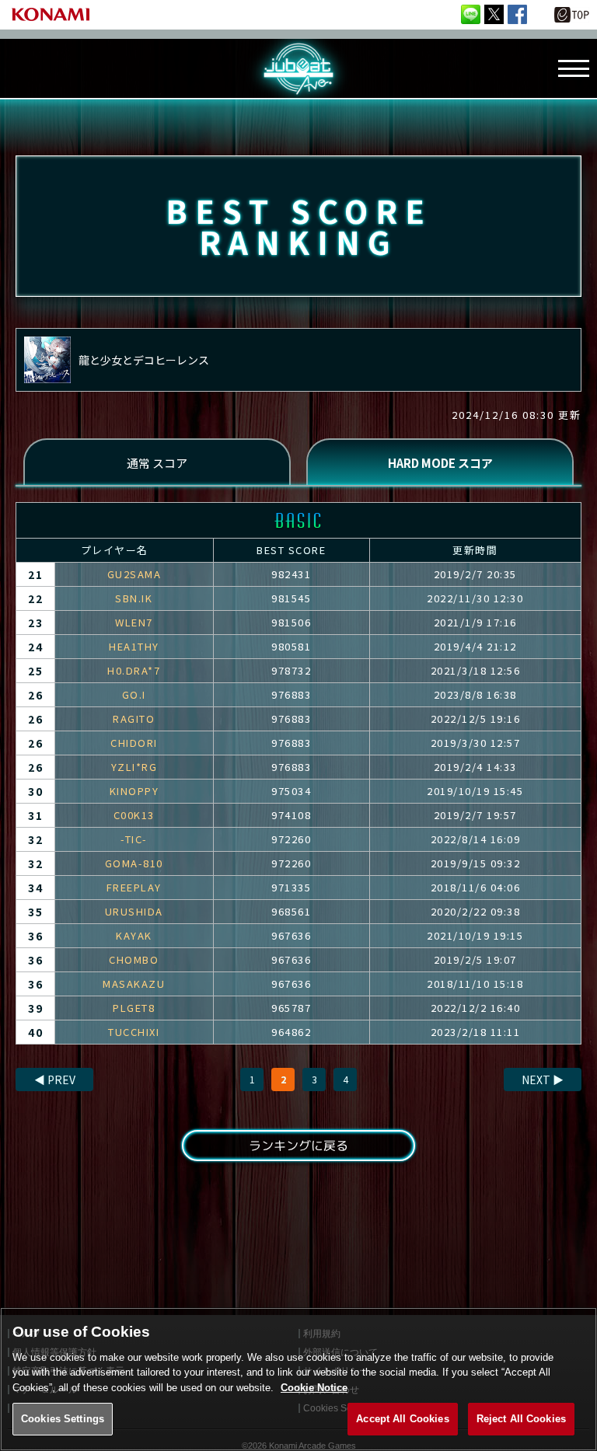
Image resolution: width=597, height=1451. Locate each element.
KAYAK (134, 935)
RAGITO (134, 718)
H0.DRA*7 (133, 670)
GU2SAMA (134, 574)
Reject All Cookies (521, 1419)
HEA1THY (134, 646)
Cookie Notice (314, 1387)
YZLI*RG (134, 766)
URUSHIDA (134, 911)
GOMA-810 (134, 863)
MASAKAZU (134, 983)
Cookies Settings (62, 1419)
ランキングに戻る (298, 1145)
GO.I (134, 694)
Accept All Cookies (402, 1419)
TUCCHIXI (133, 1031)
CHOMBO (134, 959)
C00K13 (134, 814)
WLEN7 (134, 622)
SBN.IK (133, 598)
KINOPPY (134, 790)
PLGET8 (134, 1007)
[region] (298, 1379)
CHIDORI (134, 742)
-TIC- (134, 839)
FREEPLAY (134, 887)
